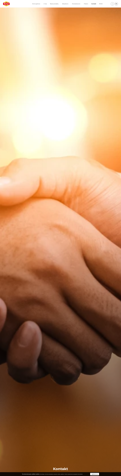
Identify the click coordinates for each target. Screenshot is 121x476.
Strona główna (36, 3)
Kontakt (93, 3)
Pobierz (86, 3)
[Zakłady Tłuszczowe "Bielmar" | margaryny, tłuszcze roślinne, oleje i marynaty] (6, 3)
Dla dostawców (76, 3)
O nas (45, 3)
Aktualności (65, 3)
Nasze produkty (54, 3)
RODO (101, 3)
